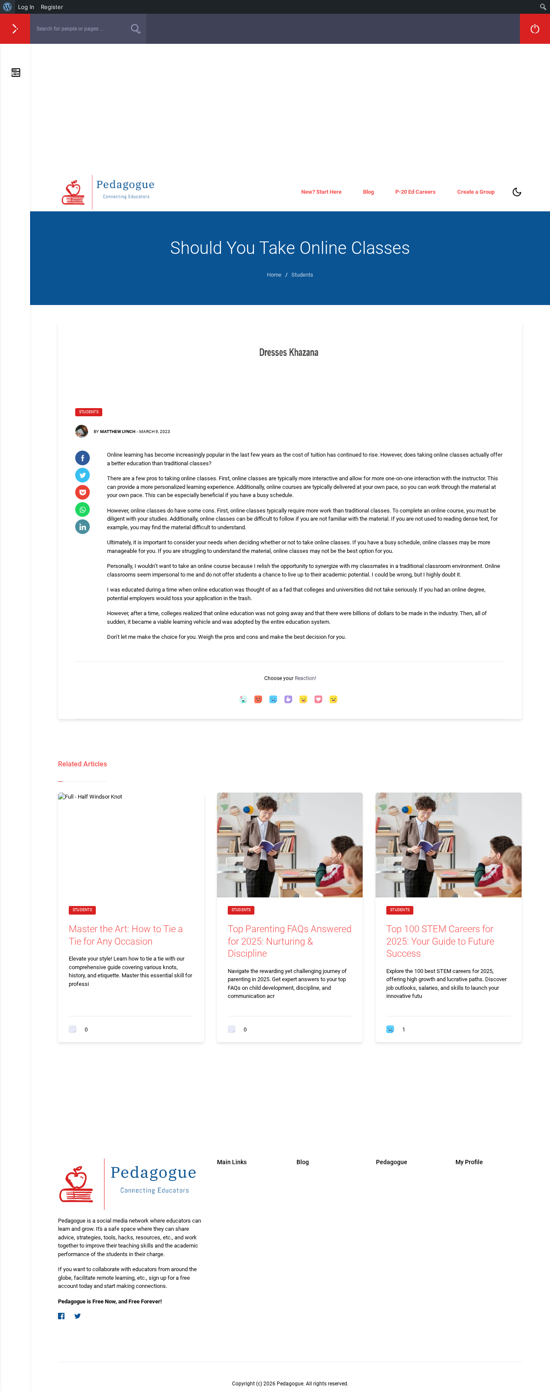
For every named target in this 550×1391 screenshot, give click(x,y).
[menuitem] (7, 7)
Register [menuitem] (52, 6)
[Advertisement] (290, 108)
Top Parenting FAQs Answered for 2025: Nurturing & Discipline (289, 941)
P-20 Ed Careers (415, 192)
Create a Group (476, 192)
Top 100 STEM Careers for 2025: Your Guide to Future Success (440, 941)
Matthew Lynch (117, 431)
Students (88, 412)
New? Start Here (321, 192)
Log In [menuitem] (26, 6)
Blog (368, 192)
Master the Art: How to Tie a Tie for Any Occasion (126, 935)
